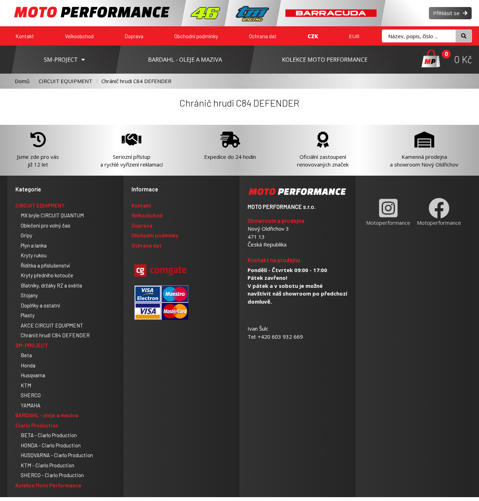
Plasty (28, 315)
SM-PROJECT (31, 345)
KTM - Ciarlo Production (47, 465)
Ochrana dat (263, 36)
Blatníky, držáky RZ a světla (51, 285)
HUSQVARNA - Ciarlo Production (57, 455)
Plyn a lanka (34, 245)
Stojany (29, 295)
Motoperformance (388, 222)
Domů (22, 80)
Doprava (133, 36)
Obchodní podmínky (196, 36)
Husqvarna (33, 375)
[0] (430, 59)
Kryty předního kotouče (47, 275)
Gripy (26, 235)
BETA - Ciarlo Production (49, 435)
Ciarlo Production (36, 425)
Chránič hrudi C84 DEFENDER (136, 80)
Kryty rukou (34, 255)
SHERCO (31, 395)
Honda (28, 365)
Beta (26, 355)
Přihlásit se (447, 12)
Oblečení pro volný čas (45, 225)
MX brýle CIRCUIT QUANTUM (52, 215)
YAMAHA (30, 405)
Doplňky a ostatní (40, 305)
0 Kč (463, 59)
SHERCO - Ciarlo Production (52, 475)
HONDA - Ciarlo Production (51, 445)
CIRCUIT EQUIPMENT (65, 80)
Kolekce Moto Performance (48, 485)
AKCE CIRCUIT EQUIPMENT (52, 325)
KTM (26, 385)
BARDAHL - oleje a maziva (46, 415)
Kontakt (24, 36)
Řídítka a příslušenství (45, 265)
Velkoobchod (79, 36)
